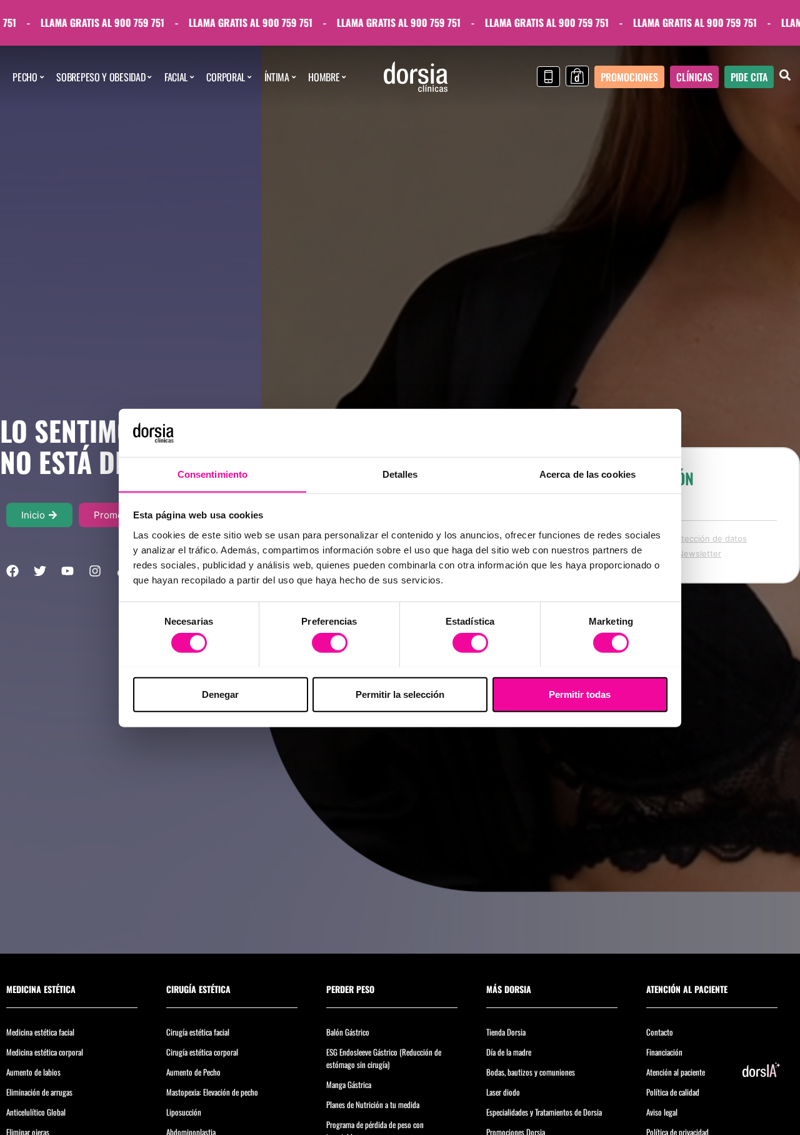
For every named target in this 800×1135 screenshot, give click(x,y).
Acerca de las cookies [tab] (587, 473)
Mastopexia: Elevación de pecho (212, 1092)
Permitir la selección (400, 694)
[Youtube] (67, 570)
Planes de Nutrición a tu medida (372, 1104)
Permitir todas (580, 694)
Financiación (664, 1052)
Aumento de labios (33, 1072)
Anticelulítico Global (36, 1112)
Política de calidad (672, 1092)
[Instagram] (95, 570)
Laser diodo (503, 1092)
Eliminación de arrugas (39, 1092)
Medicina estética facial (40, 1032)
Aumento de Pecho (193, 1072)
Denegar (220, 694)
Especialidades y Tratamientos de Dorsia (544, 1112)
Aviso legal (662, 1112)
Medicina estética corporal (44, 1052)
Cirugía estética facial (197, 1032)
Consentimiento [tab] (213, 473)
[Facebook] (12, 570)
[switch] (330, 642)
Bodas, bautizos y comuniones (530, 1072)
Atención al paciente (675, 1072)
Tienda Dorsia (506, 1032)
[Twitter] (40, 570)
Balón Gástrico (347, 1032)
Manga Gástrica (348, 1084)
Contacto (659, 1032)
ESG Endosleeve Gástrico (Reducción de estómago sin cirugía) (383, 1058)
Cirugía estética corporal (202, 1052)
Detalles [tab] (400, 473)
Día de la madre (508, 1052)
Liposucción (183, 1112)
